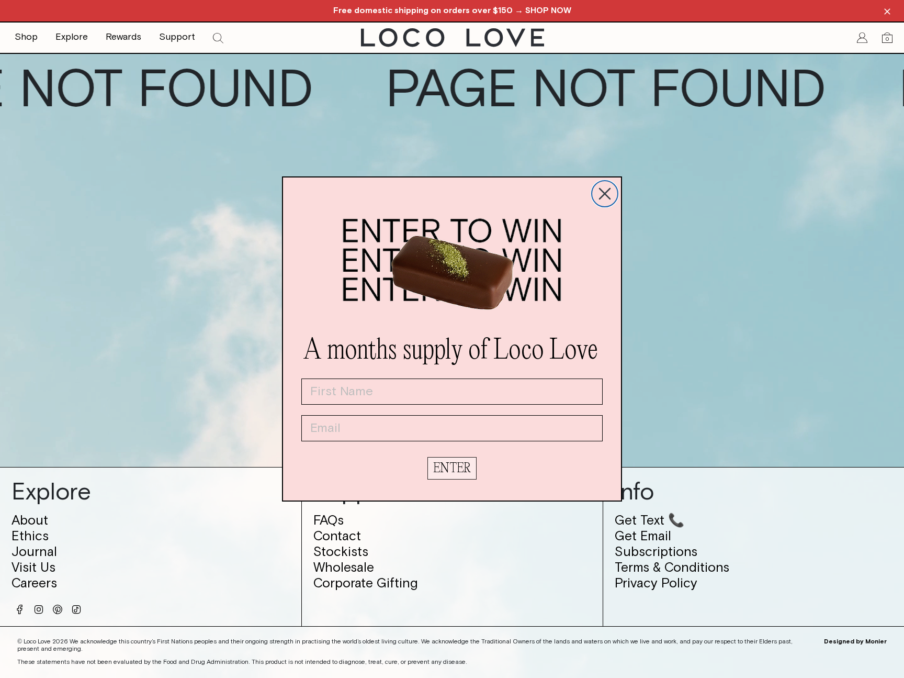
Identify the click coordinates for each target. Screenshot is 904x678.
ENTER (452, 468)
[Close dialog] (605, 194)
